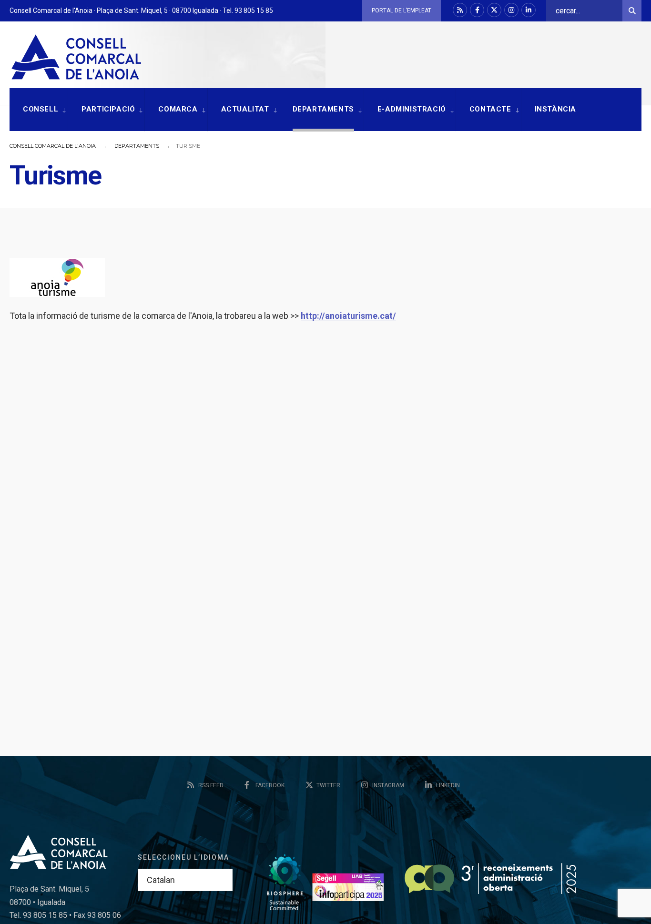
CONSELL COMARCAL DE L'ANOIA (53, 145)
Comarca (177, 109)
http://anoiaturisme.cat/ (348, 316)
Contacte (490, 109)
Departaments (323, 109)
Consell (40, 109)
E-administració (411, 109)
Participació (108, 109)
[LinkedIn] (528, 10)
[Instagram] (511, 10)
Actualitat (245, 109)
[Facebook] (477, 10)
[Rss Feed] (460, 10)
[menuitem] (39, 110)
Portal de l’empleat (401, 10)
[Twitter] (494, 10)
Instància (555, 109)
